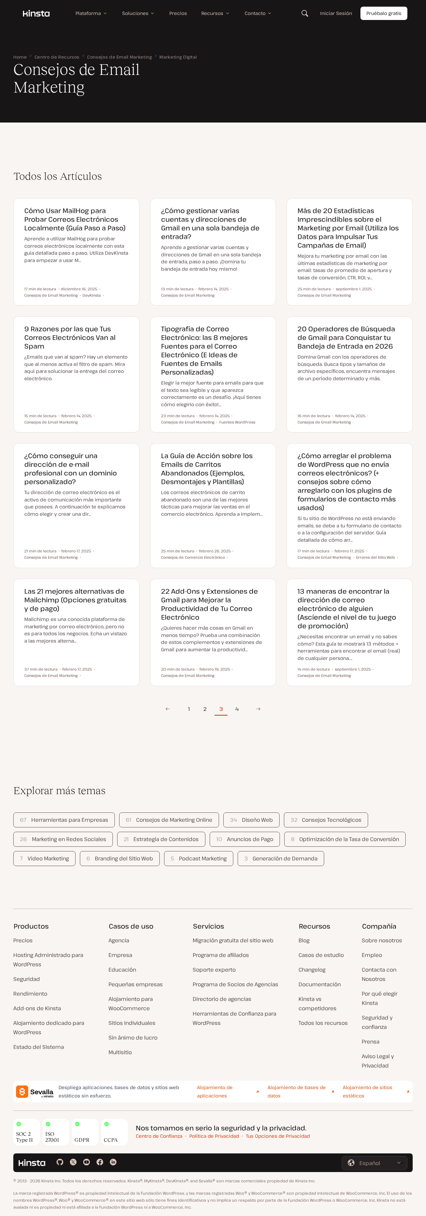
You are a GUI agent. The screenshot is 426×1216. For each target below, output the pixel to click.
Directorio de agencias (222, 999)
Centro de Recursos (57, 57)
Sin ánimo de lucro (132, 1037)
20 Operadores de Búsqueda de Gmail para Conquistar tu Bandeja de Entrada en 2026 (346, 337)
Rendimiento (30, 993)
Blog (304, 940)
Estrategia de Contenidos (161, 839)
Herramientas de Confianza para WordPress (234, 1018)
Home (20, 57)
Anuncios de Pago (244, 839)
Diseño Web (251, 819)
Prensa (370, 1041)
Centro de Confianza (159, 1136)
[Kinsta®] (36, 13)
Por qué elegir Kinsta (379, 998)
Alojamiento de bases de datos (297, 1091)
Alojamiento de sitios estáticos (367, 1091)
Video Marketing (44, 858)
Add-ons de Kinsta (37, 1008)
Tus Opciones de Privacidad (278, 1136)
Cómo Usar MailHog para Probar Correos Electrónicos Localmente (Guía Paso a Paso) (74, 219)
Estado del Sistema (38, 1047)
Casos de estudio (321, 955)
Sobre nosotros (382, 940)
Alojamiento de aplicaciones (215, 1091)
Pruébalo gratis (383, 13)
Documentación (320, 984)
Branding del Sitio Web (120, 858)
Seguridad (26, 979)
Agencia (118, 940)
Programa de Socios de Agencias (235, 984)
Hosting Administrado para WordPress (48, 959)
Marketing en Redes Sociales (63, 839)
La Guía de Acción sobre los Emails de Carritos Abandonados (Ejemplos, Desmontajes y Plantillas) (207, 468)
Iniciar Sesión (336, 13)
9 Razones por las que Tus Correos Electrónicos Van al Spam (69, 337)
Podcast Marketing (198, 858)
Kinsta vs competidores (317, 1003)
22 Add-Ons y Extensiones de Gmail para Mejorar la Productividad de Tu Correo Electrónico (209, 604)
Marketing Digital (178, 57)
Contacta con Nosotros (379, 974)
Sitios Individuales (131, 1023)
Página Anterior (167, 709)
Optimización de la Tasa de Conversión (345, 839)
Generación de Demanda (281, 858)
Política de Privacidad (214, 1136)
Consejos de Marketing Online (169, 819)
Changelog (312, 969)
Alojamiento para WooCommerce (130, 1003)
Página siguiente (258, 709)
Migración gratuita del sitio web (233, 940)
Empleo (372, 955)
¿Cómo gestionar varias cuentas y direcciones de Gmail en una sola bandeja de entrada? (210, 223)
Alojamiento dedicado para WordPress (48, 1027)
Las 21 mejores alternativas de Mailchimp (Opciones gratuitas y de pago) (75, 600)
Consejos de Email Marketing (119, 57)
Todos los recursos (323, 1023)
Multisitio (120, 1052)
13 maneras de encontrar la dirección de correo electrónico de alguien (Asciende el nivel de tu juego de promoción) (347, 608)
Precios (23, 940)
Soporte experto (214, 969)
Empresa (120, 955)
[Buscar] (305, 13)
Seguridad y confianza (377, 1022)
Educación (122, 969)
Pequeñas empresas (135, 984)
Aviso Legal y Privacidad (378, 1061)
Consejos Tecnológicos (326, 819)
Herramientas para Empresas (64, 819)
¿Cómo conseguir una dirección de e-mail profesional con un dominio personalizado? (70, 468)
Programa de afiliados (221, 955)
